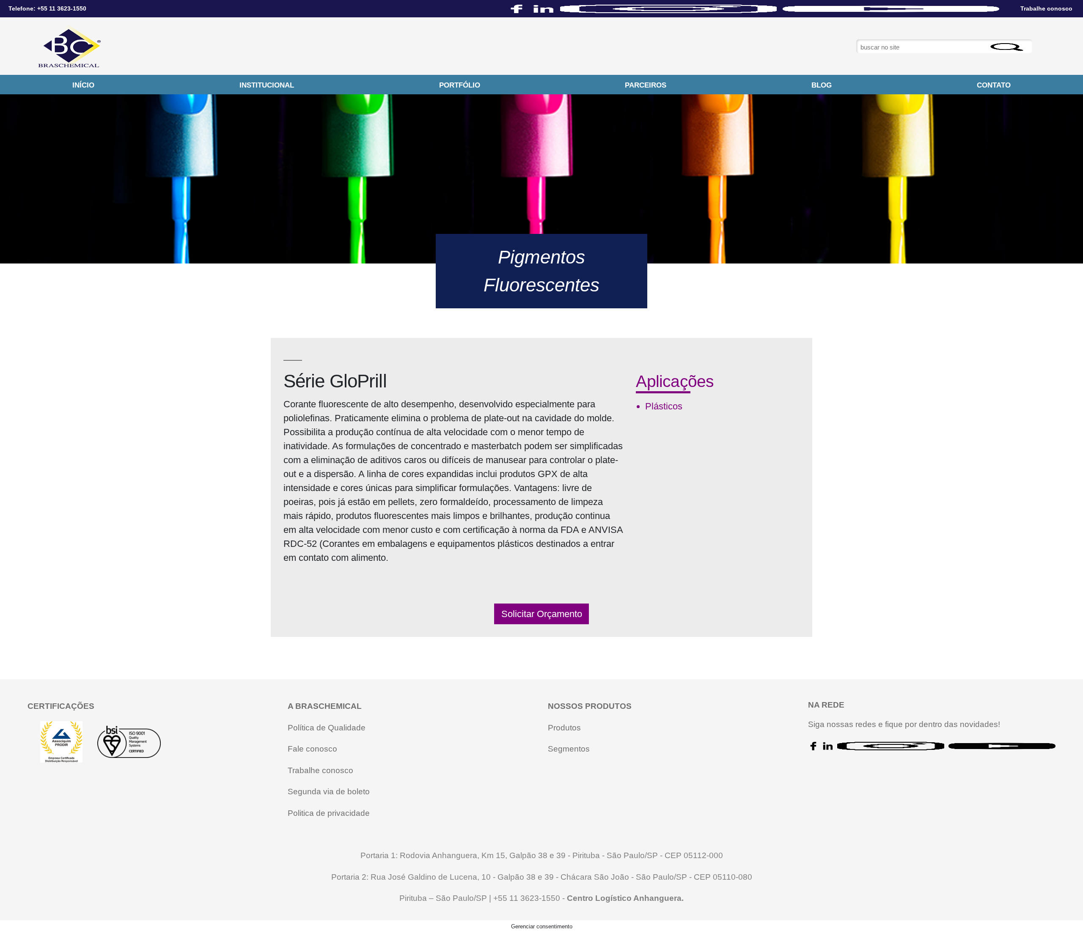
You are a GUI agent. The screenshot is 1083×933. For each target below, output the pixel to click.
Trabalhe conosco (320, 770)
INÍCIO (83, 85)
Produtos (564, 727)
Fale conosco (312, 748)
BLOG (821, 85)
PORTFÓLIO (459, 85)
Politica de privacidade (329, 813)
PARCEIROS (645, 85)
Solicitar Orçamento (541, 614)
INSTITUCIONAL (266, 85)
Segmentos (569, 748)
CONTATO (994, 85)
